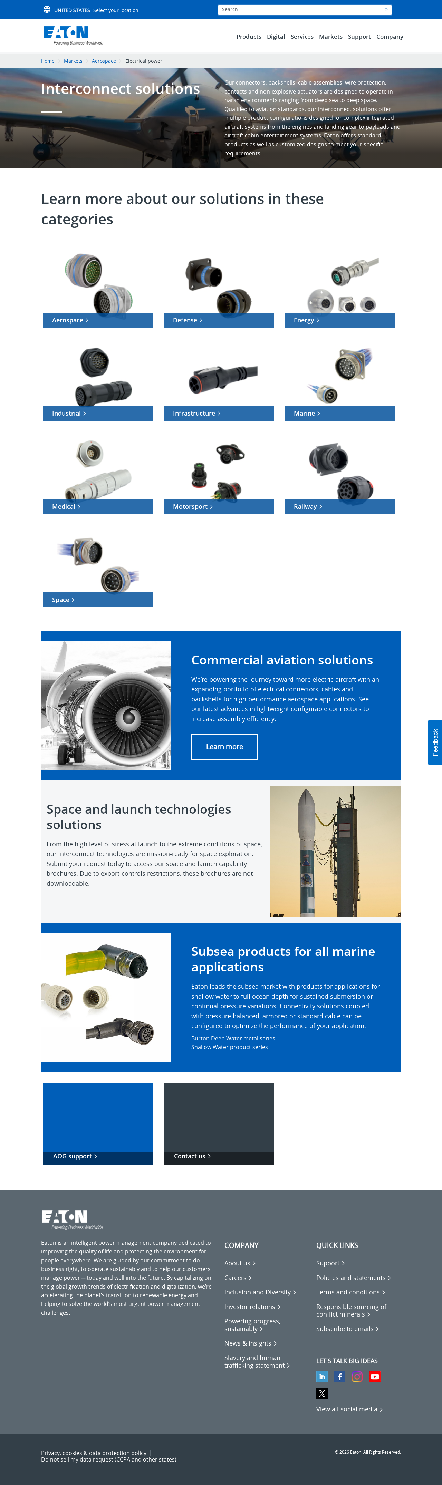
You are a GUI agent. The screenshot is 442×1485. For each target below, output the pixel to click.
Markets (73, 61)
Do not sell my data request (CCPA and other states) (108, 1459)
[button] (224, 747)
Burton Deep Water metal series (233, 1038)
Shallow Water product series (229, 1047)
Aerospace (104, 61)
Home (48, 61)
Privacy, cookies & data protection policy (93, 1453)
